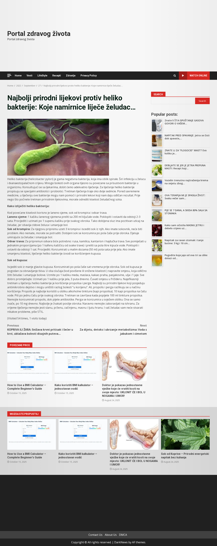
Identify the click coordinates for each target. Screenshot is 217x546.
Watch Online (198, 75)
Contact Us (95, 535)
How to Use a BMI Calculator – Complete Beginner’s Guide (29, 365)
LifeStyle (42, 75)
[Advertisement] (180, 295)
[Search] (175, 75)
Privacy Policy (89, 75)
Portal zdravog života (39, 34)
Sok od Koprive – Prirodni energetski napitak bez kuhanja (185, 434)
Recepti (56, 75)
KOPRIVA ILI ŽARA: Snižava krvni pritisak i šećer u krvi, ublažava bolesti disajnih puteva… (40, 330)
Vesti (29, 75)
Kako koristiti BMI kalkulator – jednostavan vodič (77, 365)
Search (158, 94)
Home (18, 75)
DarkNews (121, 542)
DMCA (123, 535)
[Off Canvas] (9, 75)
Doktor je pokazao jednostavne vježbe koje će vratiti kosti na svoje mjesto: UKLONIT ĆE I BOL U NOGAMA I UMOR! (124, 365)
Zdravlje (70, 75)
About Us (111, 535)
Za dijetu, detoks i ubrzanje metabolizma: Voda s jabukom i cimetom (113, 330)
